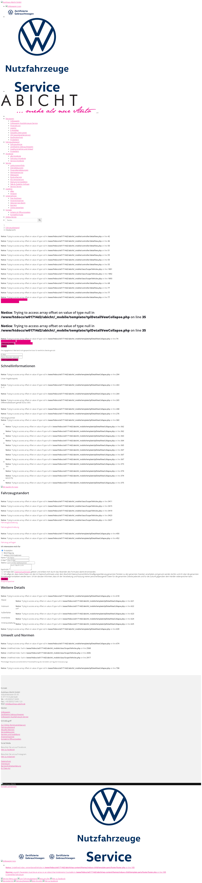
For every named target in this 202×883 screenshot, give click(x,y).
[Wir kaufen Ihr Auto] (9, 487)
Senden (4, 579)
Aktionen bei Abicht (17, 203)
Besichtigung (9, 553)
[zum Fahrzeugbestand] (22, 881)
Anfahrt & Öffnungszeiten (20, 212)
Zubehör (9, 189)
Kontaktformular (16, 214)
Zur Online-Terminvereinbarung (13, 725)
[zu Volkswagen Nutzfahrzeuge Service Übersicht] (37, 91)
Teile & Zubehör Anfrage (19, 184)
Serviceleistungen (7, 732)
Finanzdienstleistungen (19, 170)
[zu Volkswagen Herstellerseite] (8, 861)
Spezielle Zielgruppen (18, 132)
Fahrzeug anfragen (8, 341)
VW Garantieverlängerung (20, 135)
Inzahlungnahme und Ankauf (21, 149)
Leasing (13, 128)
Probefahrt (14, 139)
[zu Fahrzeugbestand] (28, 878)
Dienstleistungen (16, 168)
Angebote (9, 153)
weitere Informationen (12, 555)
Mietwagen (14, 175)
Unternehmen (11, 196)
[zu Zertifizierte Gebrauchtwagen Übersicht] (21, 16)
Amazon (13, 193)
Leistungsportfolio (17, 165)
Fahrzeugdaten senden (9, 360)
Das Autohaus (15, 198)
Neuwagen (10, 118)
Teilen (4, 346)
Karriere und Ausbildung (10, 734)
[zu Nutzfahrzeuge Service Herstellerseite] (109, 861)
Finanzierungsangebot (24, 343)
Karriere (13, 205)
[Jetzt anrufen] (44, 878)
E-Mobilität (14, 130)
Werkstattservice (16, 172)
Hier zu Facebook (8, 749)
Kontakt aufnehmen (9, 786)
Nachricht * (5, 569)
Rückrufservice (16, 177)
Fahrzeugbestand (12, 142)
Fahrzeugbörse (16, 144)
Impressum (5, 763)
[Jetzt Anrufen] (36, 881)
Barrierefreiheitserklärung (11, 766)
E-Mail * (4, 560)
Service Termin (16, 186)
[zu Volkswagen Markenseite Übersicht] (13, 6)
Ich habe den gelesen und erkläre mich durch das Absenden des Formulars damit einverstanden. (50, 572)
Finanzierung (15, 125)
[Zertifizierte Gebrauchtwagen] (31, 861)
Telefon (7, 563)
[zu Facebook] (57, 878)
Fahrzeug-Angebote (18, 158)
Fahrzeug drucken (23, 341)
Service (8, 163)
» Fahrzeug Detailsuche (10, 302)
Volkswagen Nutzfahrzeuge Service (24, 123)
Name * (4, 557)
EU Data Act (5, 768)
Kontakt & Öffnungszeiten (11, 739)
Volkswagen (15, 121)
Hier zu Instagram (8, 756)
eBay (12, 191)
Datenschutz (6, 761)
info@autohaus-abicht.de (15, 704)
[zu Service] (9, 878)
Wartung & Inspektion (18, 182)
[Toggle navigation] (97, 112)
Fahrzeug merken (8, 343)
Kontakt (9, 210)
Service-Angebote (17, 161)
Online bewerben (17, 207)
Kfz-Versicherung (17, 179)
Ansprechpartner (17, 200)
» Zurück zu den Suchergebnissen (14, 299)
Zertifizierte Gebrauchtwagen (21, 146)
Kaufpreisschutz (16, 137)
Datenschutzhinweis (22, 572)
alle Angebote (15, 156)
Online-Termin (11, 217)
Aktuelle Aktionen (7, 729)
